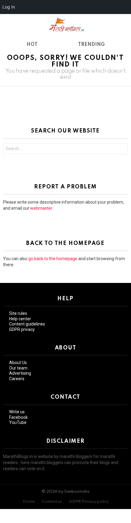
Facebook (18, 417)
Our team (18, 368)
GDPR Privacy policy (88, 502)
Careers (16, 378)
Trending (91, 44)
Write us (17, 411)
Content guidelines (27, 324)
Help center (20, 318)
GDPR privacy (22, 329)
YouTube (18, 422)
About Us (18, 362)
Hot (32, 44)
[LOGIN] (124, 24)
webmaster (41, 208)
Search (122, 149)
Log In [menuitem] (8, 6)
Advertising (20, 373)
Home (29, 502)
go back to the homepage (52, 258)
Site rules (18, 313)
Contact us (52, 502)
